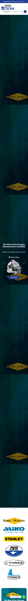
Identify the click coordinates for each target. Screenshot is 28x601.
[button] (4, 263)
